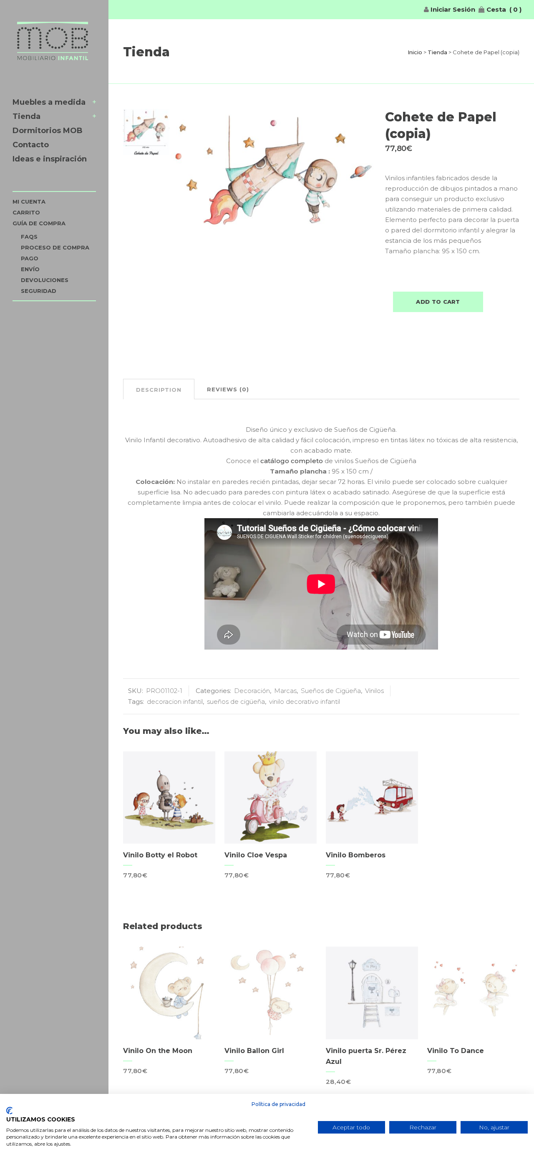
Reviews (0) (228, 389)
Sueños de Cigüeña (331, 691)
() (515, 9)
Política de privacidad (278, 1104)
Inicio (415, 52)
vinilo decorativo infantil (304, 701)
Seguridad (38, 290)
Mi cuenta (29, 201)
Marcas (285, 691)
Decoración (252, 691)
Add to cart (438, 301)
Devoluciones (44, 280)
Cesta (495, 9)
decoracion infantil (175, 701)
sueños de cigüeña (236, 701)
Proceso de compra (55, 247)
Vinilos (374, 691)
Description (158, 389)
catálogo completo (291, 461)
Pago (29, 258)
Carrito (26, 212)
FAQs (29, 236)
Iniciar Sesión (452, 9)
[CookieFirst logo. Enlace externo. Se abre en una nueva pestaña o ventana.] (9, 1110)
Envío (30, 269)
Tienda (437, 52)
